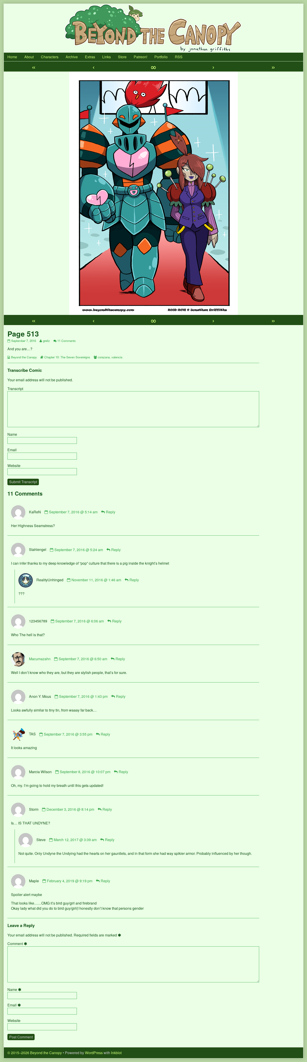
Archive (72, 56)
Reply (110, 511)
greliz (46, 341)
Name (12, 434)
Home (12, 56)
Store (122, 56)
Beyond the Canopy (24, 357)
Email (12, 449)
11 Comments (66, 341)
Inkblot (116, 1052)
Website (13, 465)
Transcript (15, 388)
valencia (116, 357)
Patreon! (140, 56)
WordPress (94, 1052)
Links (106, 56)
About (29, 56)
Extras (90, 56)
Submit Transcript (23, 481)
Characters (49, 56)
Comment (18, 943)
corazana (104, 357)
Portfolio (161, 56)
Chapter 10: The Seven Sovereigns (67, 357)
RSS (178, 56)
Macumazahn (40, 658)
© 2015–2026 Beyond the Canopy (34, 1052)
